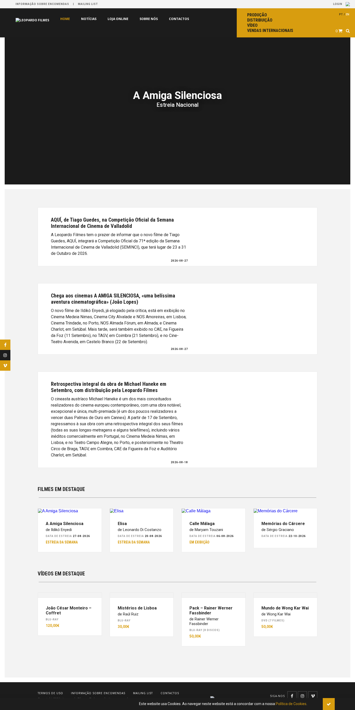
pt (341, 14)
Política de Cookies (291, 704)
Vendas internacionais (270, 30)
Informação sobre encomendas (42, 4)
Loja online (118, 19)
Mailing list (88, 4)
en (347, 14)
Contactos (179, 19)
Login (338, 4)
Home (65, 19)
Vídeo (252, 25)
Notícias (88, 19)
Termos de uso (50, 693)
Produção (257, 14)
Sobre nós (149, 19)
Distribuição (259, 20)
